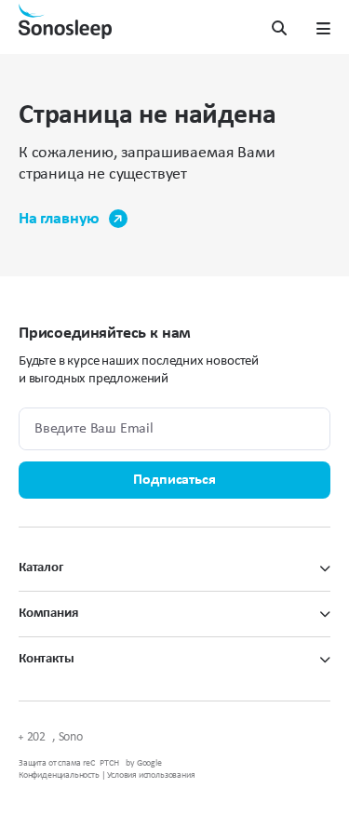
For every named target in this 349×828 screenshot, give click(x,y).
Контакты (46, 659)
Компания (48, 614)
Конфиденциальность (59, 775)
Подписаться (174, 480)
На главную (59, 219)
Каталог (41, 568)
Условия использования (151, 775)
